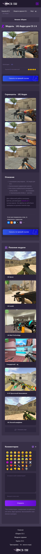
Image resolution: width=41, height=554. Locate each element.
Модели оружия (20, 537)
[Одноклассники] (11, 222)
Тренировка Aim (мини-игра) (20, 545)
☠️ (30, 462)
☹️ (7, 459)
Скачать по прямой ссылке (19, 78)
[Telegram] (14, 222)
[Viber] (20, 222)
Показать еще (21, 430)
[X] (17, 222)
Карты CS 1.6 (20, 541)
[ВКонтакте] (8, 222)
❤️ (11, 466)
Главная (21, 530)
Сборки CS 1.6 (20, 534)
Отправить (20, 503)
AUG (11, 64)
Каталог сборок (20, 20)
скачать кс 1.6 (26, 201)
